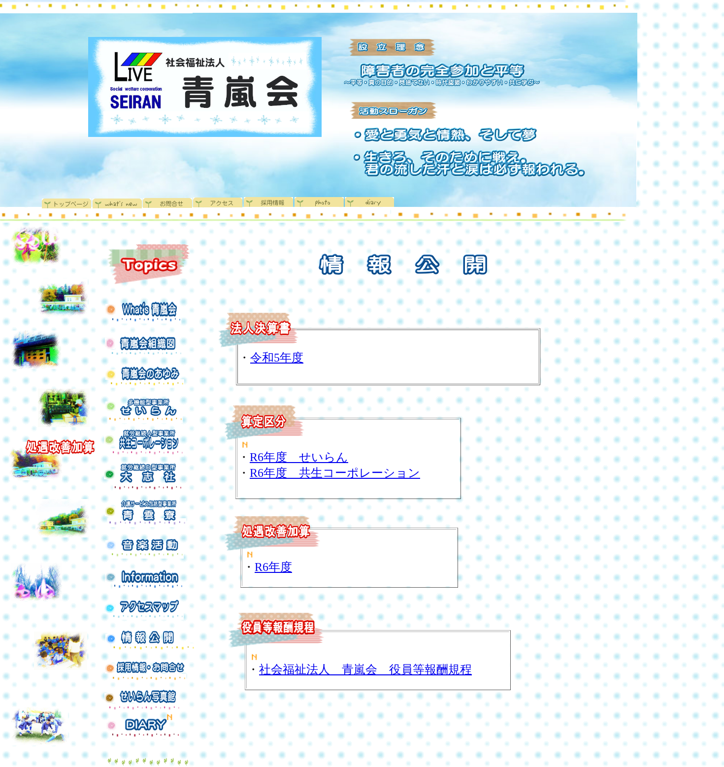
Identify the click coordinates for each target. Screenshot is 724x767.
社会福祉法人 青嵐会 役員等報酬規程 (365, 669)
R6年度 (273, 567)
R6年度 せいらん (299, 457)
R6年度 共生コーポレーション (335, 473)
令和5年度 (276, 357)
